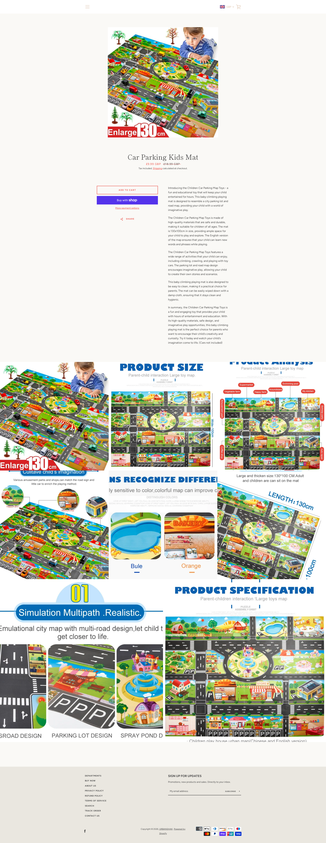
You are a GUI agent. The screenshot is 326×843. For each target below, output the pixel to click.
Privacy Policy (94, 791)
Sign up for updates (185, 776)
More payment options (127, 208)
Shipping (157, 168)
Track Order (93, 811)
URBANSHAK (166, 829)
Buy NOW (90, 781)
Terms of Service (95, 801)
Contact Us (92, 816)
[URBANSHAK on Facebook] (85, 831)
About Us (90, 786)
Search (89, 806)
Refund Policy (94, 796)
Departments (93, 776)
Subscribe (231, 791)
